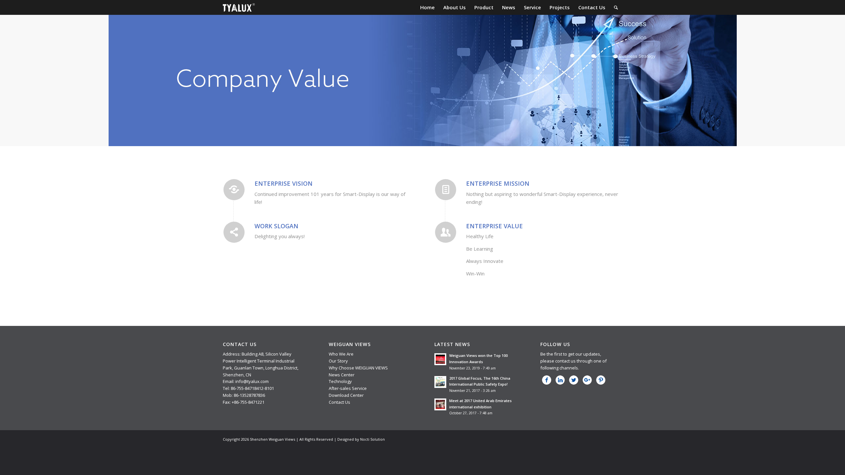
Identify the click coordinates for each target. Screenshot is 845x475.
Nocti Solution (372, 439)
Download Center (346, 395)
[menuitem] (427, 7)
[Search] (616, 7)
